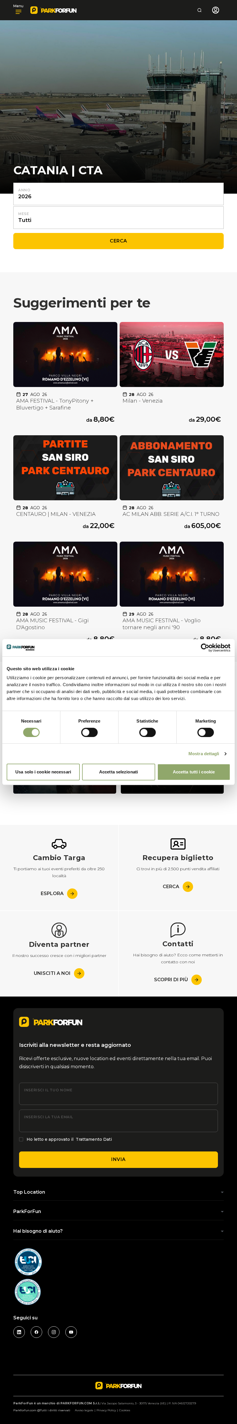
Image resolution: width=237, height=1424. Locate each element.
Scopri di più (171, 979)
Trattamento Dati (94, 1139)
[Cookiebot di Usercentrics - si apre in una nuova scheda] (205, 647)
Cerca (118, 241)
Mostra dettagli (203, 753)
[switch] (89, 732)
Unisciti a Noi (52, 973)
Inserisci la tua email (48, 1117)
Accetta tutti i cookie (194, 771)
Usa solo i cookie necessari (43, 771)
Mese (23, 214)
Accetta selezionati (118, 771)
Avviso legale (84, 1410)
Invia (118, 1159)
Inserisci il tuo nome (48, 1090)
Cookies (124, 1410)
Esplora (52, 893)
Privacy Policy (106, 1410)
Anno (24, 190)
